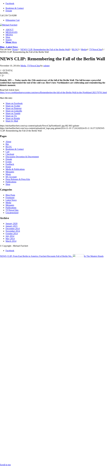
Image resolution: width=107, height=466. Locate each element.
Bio (7, 144)
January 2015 (11, 226)
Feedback (10, 164)
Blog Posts (10, 195)
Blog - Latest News (9, 47)
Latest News (11, 200)
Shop (8, 184)
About (8, 141)
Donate (9, 10)
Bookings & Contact (15, 8)
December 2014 (13, 228)
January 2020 (11, 223)
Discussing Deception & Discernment (22, 156)
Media (23, 65)
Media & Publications (15, 169)
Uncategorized (12, 212)
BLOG (9, 146)
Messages (10, 172)
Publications (11, 182)
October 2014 (12, 233)
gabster (46, 65)
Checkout (10, 154)
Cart (7, 151)
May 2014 (10, 238)
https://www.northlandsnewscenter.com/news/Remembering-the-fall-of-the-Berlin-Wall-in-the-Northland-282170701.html (53, 92)
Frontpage (10, 197)
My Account (11, 177)
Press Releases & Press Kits (18, 179)
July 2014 (10, 236)
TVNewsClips (33, 65)
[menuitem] (56, 8)
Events (9, 161)
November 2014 (13, 231)
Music (8, 174)
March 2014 (11, 241)
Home (8, 167)
